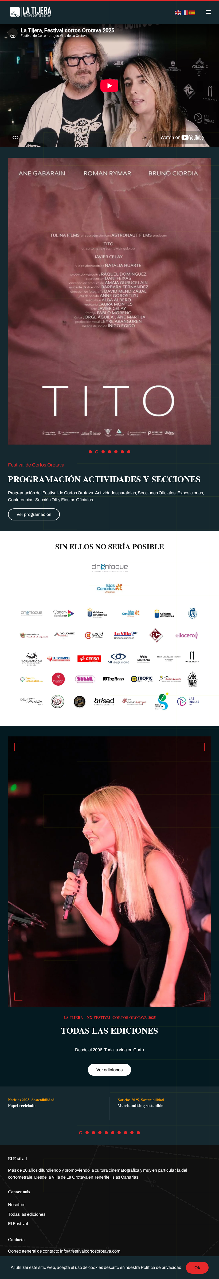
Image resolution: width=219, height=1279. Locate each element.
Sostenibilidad (43, 1100)
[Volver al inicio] (30, 12)
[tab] (90, 451)
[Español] (192, 12)
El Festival (18, 1223)
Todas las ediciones (26, 1214)
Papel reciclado (22, 1105)
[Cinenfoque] (109, 568)
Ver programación (34, 514)
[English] (178, 12)
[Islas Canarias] (109, 587)
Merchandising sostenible (140, 1105)
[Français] (185, 12)
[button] (208, 12)
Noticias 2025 (18, 1100)
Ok (197, 1267)
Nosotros (16, 1204)
